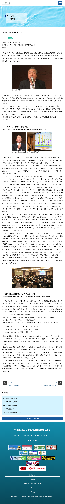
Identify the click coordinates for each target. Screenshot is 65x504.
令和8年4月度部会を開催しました (12, 412)
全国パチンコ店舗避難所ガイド (32, 483)
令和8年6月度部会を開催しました (12, 405)
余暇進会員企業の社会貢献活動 (11, 398)
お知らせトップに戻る (32, 418)
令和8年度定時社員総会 (9, 409)
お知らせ (10, 38)
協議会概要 (32, 475)
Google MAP (34, 440)
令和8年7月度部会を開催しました (12, 402)
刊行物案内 (32, 479)
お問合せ (32, 492)
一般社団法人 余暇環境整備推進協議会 (32, 430)
